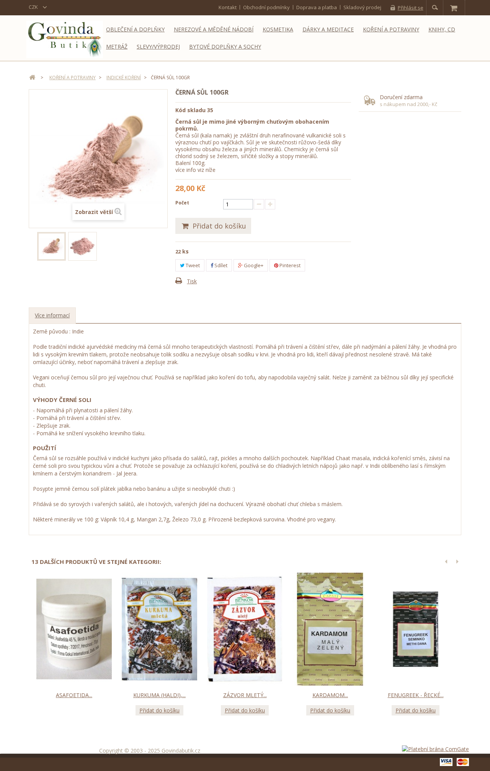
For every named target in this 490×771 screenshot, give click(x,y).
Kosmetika (278, 29)
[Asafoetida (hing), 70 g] (74, 629)
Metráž (116, 46)
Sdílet (220, 265)
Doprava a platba (316, 7)
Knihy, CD (441, 29)
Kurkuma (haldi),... (159, 695)
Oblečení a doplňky (135, 29)
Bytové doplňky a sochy (225, 46)
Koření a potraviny (391, 29)
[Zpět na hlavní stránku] (32, 77)
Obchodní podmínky (266, 7)
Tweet (192, 265)
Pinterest (289, 265)
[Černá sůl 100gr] (51, 246)
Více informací (52, 315)
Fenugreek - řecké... (416, 695)
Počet (182, 202)
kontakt (228, 7)
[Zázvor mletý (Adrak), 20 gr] (244, 629)
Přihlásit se (410, 7)
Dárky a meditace (328, 29)
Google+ (253, 265)
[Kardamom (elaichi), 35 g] (330, 629)
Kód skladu (190, 110)
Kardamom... (330, 695)
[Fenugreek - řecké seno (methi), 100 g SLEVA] (415, 629)
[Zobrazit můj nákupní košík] (454, 7)
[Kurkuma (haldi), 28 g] (159, 629)
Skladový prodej (362, 7)
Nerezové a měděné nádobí (213, 29)
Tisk (192, 281)
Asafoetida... (74, 695)
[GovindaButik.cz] (64, 39)
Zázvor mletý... (245, 695)
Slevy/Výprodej (158, 46)
